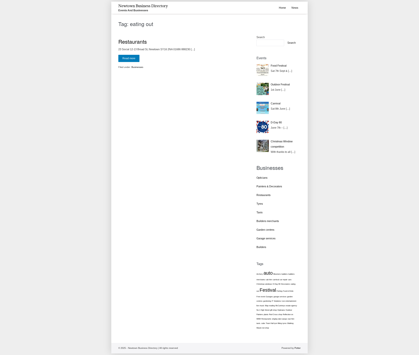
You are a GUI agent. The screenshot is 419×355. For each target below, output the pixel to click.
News (294, 7)
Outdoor (289, 310)
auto (268, 273)
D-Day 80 (276, 284)
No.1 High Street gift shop (266, 310)
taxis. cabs (260, 323)
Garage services (265, 238)
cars (289, 280)
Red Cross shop (275, 314)
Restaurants (132, 41)
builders (285, 274)
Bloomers (277, 274)
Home (282, 7)
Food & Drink (288, 291)
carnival (276, 280)
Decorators (285, 284)
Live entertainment (289, 301)
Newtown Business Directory (143, 5)
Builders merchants (267, 221)
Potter (297, 348)
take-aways (282, 319)
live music (260, 306)
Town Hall (269, 323)
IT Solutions (276, 301)
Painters (259, 314)
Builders (261, 247)
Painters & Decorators (269, 186)
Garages (269, 297)
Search (260, 37)
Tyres (259, 203)
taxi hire (291, 319)
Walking (290, 323)
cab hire (269, 280)
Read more (130, 58)
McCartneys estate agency (286, 306)
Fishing (279, 291)
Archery (259, 274)
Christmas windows (264, 284)
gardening (267, 301)
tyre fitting (278, 323)
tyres (284, 323)
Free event (260, 297)
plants (266, 314)
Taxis (259, 212)
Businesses (137, 67)
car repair (283, 280)
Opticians (261, 177)
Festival (268, 290)
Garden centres (265, 229)
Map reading (270, 306)
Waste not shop (262, 328)
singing (274, 319)
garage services (279, 297)
